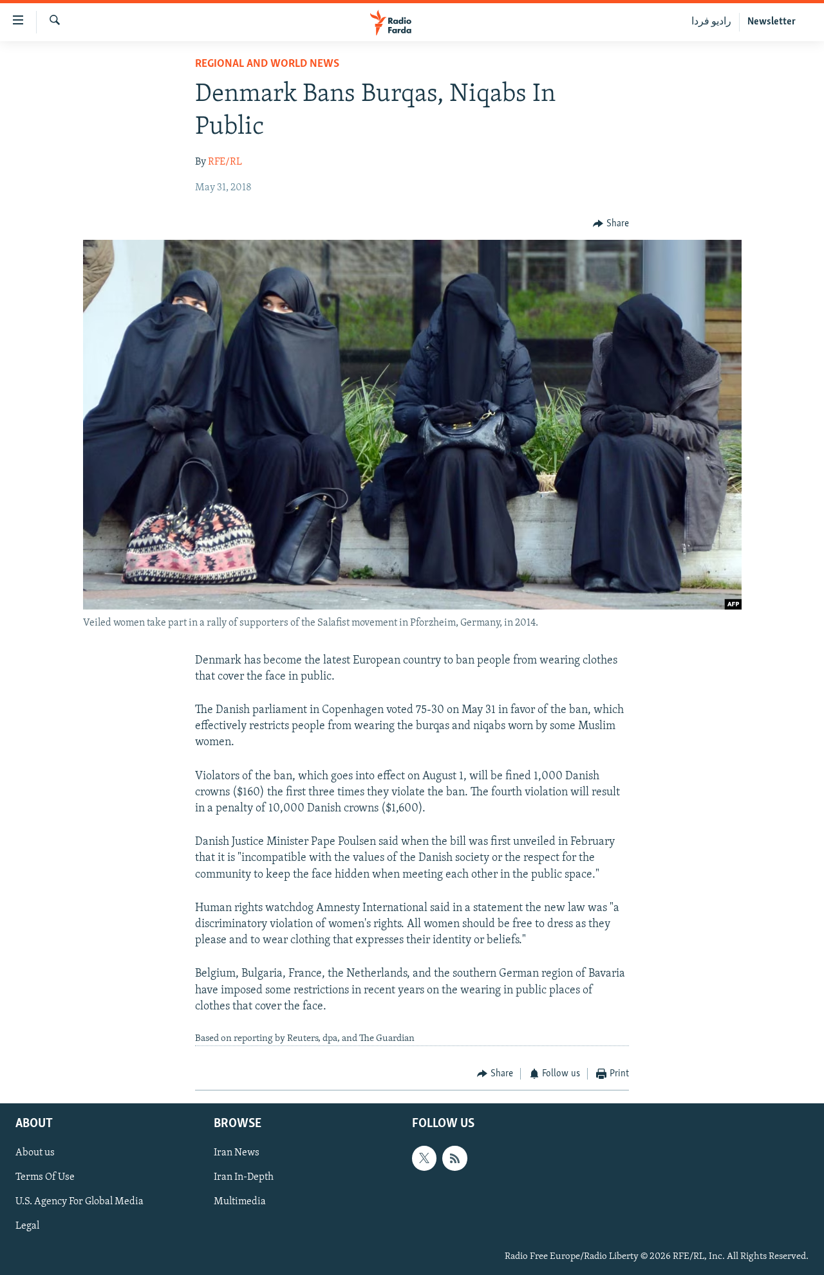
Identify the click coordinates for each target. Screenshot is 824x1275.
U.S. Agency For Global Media (79, 1202)
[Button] (611, 223)
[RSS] (454, 1158)
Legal (27, 1226)
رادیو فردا (711, 22)
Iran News (236, 1153)
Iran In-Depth (244, 1177)
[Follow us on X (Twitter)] (424, 1158)
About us (35, 1153)
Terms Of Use (45, 1177)
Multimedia (240, 1202)
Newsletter (771, 22)
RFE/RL (225, 162)
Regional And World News (267, 64)
